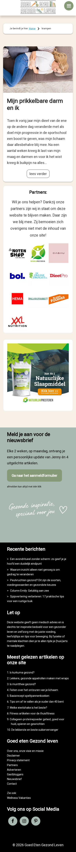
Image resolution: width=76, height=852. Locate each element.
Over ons (12, 750)
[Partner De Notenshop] (17, 253)
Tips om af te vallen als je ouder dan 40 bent (37, 701)
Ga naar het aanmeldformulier (34, 475)
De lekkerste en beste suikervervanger (34, 729)
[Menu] (69, 6)
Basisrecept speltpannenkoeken (29, 695)
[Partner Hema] (17, 298)
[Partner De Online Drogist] (38, 275)
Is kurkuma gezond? (22, 672)
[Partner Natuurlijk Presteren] (38, 253)
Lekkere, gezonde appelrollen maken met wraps (39, 678)
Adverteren (14, 769)
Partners (12, 765)
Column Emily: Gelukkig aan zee (29, 590)
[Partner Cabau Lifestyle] (58, 253)
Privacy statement (18, 760)
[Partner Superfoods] (58, 298)
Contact (12, 783)
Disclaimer (13, 755)
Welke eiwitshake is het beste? (28, 707)
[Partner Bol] (17, 275)
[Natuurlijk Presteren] (38, 403)
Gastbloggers (15, 774)
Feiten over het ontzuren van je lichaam (34, 690)
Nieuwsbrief (14, 779)
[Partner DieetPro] (58, 275)
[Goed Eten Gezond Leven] (38, 7)
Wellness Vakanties (19, 797)
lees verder (38, 174)
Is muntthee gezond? (23, 684)
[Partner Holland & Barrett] (38, 298)
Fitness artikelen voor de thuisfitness (32, 713)
